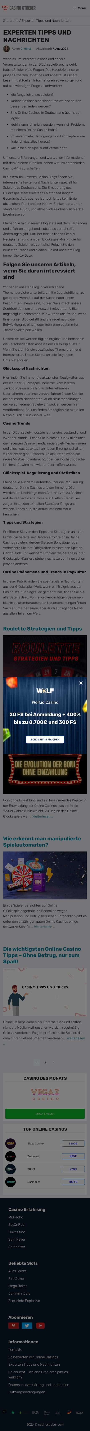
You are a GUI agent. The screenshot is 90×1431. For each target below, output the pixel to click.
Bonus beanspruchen (45, 739)
